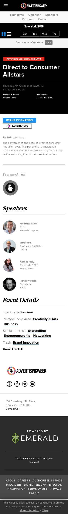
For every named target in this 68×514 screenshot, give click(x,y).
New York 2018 (34, 26)
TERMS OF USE (37, 488)
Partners (28, 19)
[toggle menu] (5, 6)
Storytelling (37, 331)
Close (45, 510)
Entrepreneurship (17, 336)
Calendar (34, 14)
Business (11, 324)
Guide (42, 19)
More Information (29, 510)
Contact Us (12, 408)
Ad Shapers (20, 126)
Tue (35, 34)
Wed (44, 34)
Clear (48, 42)
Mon (25, 34)
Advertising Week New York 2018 (24, 58)
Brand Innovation (19, 120)
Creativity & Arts (45, 319)
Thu (54, 34)
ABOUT (10, 480)
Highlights (17, 14)
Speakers (51, 14)
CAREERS (24, 480)
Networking (42, 336)
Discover (21, 42)
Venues (35, 42)
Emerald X (30, 458)
